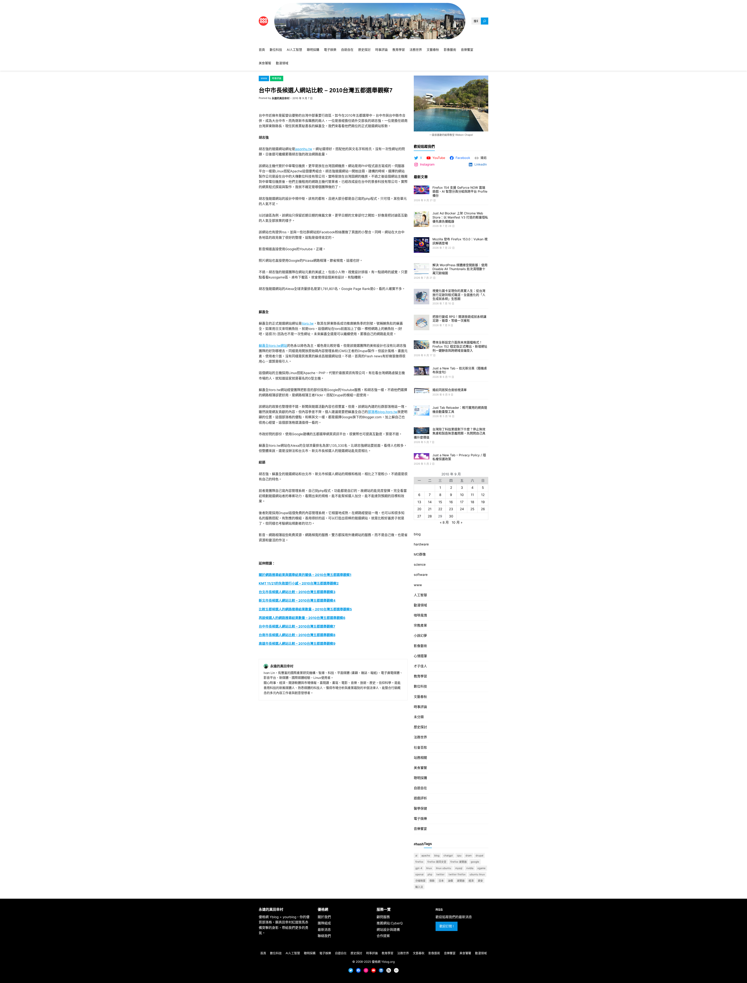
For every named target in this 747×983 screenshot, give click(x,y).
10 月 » (457, 522)
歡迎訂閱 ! (446, 926)
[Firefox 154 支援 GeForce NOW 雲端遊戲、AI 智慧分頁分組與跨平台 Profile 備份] (421, 190)
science (420, 564)
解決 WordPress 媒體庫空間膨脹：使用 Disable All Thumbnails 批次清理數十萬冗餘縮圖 (459, 269)
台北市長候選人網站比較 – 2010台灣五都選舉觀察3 (297, 592)
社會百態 (420, 748)
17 (462, 502)
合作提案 (383, 936)
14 (430, 502)
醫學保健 (420, 808)
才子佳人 (420, 666)
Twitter (440, 874)
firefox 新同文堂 (436, 861)
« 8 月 (444, 522)
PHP (430, 874)
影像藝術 (420, 646)
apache (425, 855)
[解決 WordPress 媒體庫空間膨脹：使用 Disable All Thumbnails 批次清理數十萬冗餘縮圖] (421, 269)
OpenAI (419, 874)
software (421, 575)
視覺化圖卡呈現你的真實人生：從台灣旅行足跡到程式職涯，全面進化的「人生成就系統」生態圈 (458, 295)
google (475, 861)
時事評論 (276, 78)
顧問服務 (383, 917)
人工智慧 (420, 595)
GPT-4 (418, 868)
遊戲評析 (420, 798)
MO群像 (420, 554)
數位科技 (420, 686)
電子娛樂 (420, 819)
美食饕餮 (420, 768)
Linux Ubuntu (443, 868)
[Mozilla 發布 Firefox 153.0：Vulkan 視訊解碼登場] (421, 245)
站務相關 (420, 758)
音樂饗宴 (420, 829)
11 (472, 495)
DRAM (469, 855)
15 (440, 502)
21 (429, 509)
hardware (421, 544)
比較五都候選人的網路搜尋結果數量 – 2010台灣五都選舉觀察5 (305, 609)
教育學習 (420, 676)
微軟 (432, 880)
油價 (450, 880)
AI (416, 855)
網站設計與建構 (388, 930)
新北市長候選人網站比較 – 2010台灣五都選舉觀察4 (297, 600)
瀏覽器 (461, 880)
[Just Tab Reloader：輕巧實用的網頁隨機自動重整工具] (421, 411)
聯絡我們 (324, 936)
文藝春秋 (420, 697)
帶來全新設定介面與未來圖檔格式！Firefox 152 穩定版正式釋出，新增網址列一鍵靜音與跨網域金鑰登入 (459, 346)
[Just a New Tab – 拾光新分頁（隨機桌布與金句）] (421, 371)
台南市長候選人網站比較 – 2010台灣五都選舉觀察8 (297, 635)
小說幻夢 (420, 636)
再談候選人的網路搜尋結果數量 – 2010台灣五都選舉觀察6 (302, 618)
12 (483, 495)
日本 (441, 880)
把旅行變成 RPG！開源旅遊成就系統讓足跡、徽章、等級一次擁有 (459, 319)
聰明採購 (420, 778)
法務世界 (420, 737)
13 (419, 502)
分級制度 (420, 880)
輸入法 (419, 886)
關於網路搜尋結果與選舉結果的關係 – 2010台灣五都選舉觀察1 (305, 575)
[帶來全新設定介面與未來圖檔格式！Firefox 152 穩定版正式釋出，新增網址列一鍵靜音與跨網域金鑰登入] (421, 345)
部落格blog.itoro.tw (382, 412)
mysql (458, 868)
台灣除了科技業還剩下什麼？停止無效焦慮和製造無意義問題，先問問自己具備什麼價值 (449, 433)
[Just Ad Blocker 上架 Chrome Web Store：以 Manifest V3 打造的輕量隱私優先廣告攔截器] (421, 219)
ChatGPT (448, 855)
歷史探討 (420, 727)
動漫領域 (420, 605)
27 (419, 516)
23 (451, 509)
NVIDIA (469, 868)
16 (451, 502)
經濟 (471, 880)
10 (462, 495)
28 (430, 516)
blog (417, 534)
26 (483, 509)
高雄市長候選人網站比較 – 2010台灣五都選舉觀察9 (297, 644)
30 (451, 516)
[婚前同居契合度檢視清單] (421, 391)
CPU (459, 855)
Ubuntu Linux (477, 874)
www (264, 78)
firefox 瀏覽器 (458, 861)
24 (462, 509)
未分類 (419, 717)
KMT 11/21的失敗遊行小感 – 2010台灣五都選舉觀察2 (299, 583)
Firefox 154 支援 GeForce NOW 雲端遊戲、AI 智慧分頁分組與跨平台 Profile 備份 (459, 192)
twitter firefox (457, 874)
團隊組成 (324, 923)
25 (472, 509)
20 (419, 509)
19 (483, 502)
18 (472, 502)
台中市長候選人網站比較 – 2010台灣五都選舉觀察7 (297, 626)
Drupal (479, 855)
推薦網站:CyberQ (390, 923)
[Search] (484, 21)
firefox (419, 861)
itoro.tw (308, 323)
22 (440, 509)
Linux (429, 868)
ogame (481, 868)
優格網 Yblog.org (383, 962)
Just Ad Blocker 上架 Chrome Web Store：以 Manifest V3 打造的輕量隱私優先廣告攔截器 (460, 217)
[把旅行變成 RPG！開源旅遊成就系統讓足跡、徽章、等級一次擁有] (421, 323)
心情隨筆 (420, 656)
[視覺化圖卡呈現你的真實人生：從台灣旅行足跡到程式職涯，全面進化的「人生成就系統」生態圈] (421, 297)
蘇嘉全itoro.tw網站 (273, 346)
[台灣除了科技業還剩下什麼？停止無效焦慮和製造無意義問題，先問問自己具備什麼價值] (421, 431)
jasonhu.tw (303, 149)
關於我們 (324, 917)
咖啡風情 (420, 615)
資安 (480, 880)
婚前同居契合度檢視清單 (449, 390)
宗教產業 (420, 625)
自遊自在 (420, 788)
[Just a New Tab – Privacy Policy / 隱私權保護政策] (421, 456)
